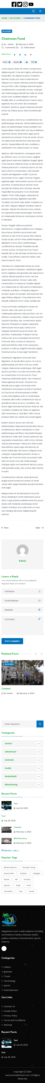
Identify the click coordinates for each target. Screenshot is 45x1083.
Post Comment (12, 641)
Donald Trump (29, 867)
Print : (5, 62)
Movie (6, 879)
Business (8, 971)
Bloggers (15, 18)
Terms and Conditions (14, 1020)
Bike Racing (11, 784)
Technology (9, 981)
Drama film (9, 873)
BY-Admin (8, 693)
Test (16, 804)
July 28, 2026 (22, 808)
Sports (7, 885)
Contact (17, 827)
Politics (7, 967)
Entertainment (11, 990)
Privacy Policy (10, 1015)
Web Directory (9, 689)
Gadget (36, 873)
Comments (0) (11, 47)
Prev (6, 527)
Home (4, 18)
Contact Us (9, 1006)
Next (38, 527)
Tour (20, 891)
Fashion (23, 873)
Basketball (10, 776)
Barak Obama (10, 867)
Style (18, 885)
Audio (8, 768)
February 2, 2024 (26, 44)
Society (27, 879)
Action (8, 743)
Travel (31, 891)
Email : (16, 62)
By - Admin (9, 44)
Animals (9, 759)
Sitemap (8, 1025)
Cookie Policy (10, 1011)
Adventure (10, 751)
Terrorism (8, 891)
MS (16, 879)
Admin (22, 561)
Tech (28, 885)
